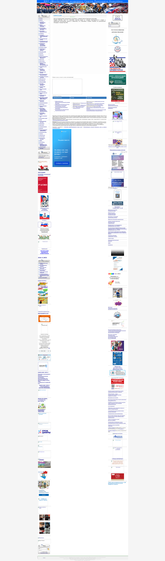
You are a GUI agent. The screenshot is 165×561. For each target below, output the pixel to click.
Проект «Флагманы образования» (43, 268)
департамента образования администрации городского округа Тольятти (95, 104)
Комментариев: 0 (72, 16)
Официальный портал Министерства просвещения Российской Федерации (62, 102)
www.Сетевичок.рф (111, 406)
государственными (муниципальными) (114, 331)
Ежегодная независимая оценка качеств (114, 329)
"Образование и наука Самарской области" (78, 108)
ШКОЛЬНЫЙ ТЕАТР (43, 313)
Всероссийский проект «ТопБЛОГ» (43, 266)
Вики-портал (100, 105)
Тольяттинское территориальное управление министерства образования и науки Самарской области (117, 232)
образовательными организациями (113, 332)
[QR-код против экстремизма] (42, 527)
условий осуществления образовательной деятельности (117, 330)
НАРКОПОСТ (110, 108)
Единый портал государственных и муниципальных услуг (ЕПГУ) (115, 226)
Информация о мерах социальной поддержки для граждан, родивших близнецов (116, 408)
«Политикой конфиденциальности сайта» (60, 120)
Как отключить (98, 558)
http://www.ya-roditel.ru (111, 420)
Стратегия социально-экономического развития (115, 391)
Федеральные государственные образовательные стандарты (61, 106)
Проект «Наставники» (43, 277)
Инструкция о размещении (112, 334)
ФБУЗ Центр (110, 307)
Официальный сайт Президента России (62, 104)
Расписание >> (115, 188)
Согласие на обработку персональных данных (77, 559)
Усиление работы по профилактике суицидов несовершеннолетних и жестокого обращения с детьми (117, 423)
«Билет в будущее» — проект (113, 393)
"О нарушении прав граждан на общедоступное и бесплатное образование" (116, 411)
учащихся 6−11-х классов (112, 395)
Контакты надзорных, (111, 104)
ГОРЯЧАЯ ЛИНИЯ (111, 427)
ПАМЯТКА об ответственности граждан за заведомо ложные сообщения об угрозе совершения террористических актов (116, 403)
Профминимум (117, 111)
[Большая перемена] (117, 297)
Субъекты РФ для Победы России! (43, 311)
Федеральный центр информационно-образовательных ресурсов (62, 110)
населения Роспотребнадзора (112, 309)
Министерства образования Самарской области (79, 106)
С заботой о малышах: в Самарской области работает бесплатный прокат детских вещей (44, 275)
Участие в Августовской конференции (44, 272)
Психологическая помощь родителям (117, 150)
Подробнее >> (121, 428)
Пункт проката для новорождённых (43, 270)
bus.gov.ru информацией (112, 338)
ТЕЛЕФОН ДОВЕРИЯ (112, 430)
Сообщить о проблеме (62, 163)
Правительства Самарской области (79, 104)
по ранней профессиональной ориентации (114, 394)
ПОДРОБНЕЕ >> (44, 220)
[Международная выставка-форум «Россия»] (43, 192)
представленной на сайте (112, 337)
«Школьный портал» (87, 560)
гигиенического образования (112, 308)
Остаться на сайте (44, 551)
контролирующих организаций (113, 105)
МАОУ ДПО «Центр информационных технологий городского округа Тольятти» (95, 107)
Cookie (70, 558)
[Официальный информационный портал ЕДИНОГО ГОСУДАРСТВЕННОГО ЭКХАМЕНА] (40, 447)
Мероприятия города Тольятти (113, 397)
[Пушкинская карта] (44, 247)
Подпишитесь (41, 157)
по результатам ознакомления (113, 336)
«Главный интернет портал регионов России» (115, 413)
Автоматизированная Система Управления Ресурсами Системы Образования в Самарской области (96, 110)
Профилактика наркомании (112, 107)
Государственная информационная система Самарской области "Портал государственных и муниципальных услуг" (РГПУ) (117, 228)
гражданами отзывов (111, 335)
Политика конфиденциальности (90, 559)
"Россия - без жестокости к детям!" (113, 419)
